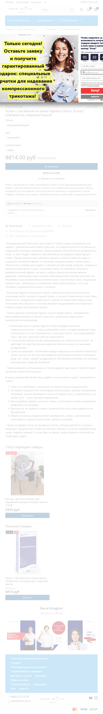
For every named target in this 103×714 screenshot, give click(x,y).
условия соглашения (93, 85)
